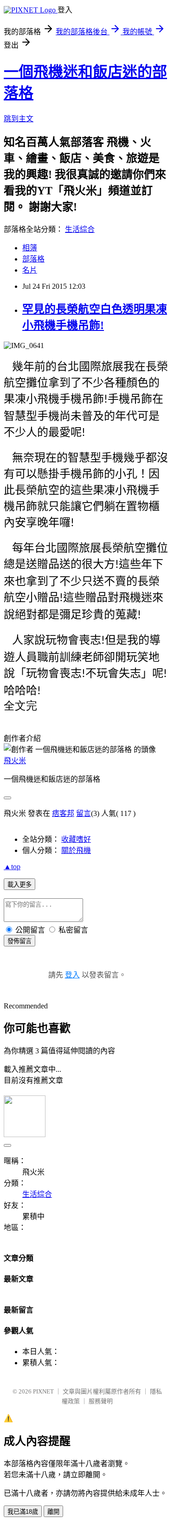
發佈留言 (19, 941)
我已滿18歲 (22, 1511)
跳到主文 (18, 119)
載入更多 (19, 884)
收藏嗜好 (76, 839)
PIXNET (43, 1391)
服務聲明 (101, 1401)
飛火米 (15, 761)
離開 (53, 1511)
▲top (12, 867)
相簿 (29, 248)
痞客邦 (63, 813)
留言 (83, 813)
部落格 (33, 259)
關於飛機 (76, 850)
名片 (29, 270)
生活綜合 (80, 229)
